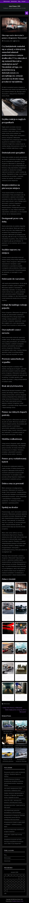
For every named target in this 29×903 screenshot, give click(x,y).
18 (8, 885)
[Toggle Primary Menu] (26, 13)
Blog (19, 1)
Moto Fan (17, 41)
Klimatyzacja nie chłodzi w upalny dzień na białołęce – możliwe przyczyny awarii (14, 824)
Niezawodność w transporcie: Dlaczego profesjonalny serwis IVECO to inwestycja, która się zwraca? (14, 817)
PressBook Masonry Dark (17, 901)
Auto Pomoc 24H (14, 6)
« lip (5, 893)
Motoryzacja (7, 1)
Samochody (14, 1)
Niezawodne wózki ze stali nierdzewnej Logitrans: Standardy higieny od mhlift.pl (14, 774)
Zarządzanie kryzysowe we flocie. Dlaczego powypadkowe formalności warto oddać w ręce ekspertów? (13, 841)
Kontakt (23, 1)
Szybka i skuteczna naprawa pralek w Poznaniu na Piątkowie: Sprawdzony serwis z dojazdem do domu (14, 795)
